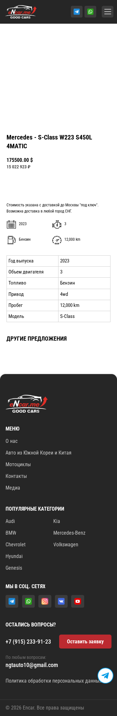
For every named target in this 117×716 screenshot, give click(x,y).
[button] (85, 642)
